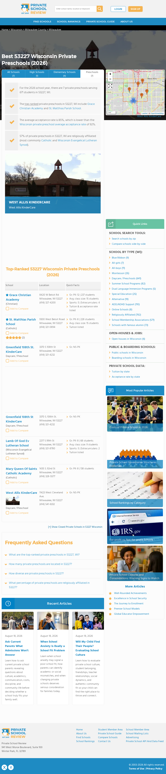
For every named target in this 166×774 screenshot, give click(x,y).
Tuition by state (121, 372)
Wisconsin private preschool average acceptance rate (53, 124)
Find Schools (83, 737)
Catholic (46, 140)
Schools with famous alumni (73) (130, 325)
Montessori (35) (120, 273)
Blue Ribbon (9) (120, 258)
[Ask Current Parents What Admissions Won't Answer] (17, 621)
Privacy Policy (154, 769)
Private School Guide (109, 734)
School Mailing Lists (137, 734)
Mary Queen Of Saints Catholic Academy (21, 471)
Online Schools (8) (122, 310)
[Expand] (110, 86)
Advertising (132, 737)
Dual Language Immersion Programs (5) (134, 289)
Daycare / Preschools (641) (126, 279)
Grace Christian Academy (18, 297)
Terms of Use (136, 769)
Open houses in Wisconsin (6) (128, 339)
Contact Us (104, 741)
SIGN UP (135, 9)
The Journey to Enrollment (128, 604)
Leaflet (144, 113)
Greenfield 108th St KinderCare (19, 419)
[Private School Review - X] (4, 767)
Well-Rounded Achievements (130, 593)
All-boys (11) (118, 268)
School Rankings (85, 741)
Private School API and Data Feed (145, 741)
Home (79, 730)
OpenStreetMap (157, 113)
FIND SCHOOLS (42, 21)
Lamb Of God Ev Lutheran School (17, 443)
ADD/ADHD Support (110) (126, 304)
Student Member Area (110, 730)
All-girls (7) (118, 263)
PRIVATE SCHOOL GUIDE (100, 21)
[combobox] (73, 9)
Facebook (11, 767)
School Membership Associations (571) (133, 320)
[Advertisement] (53, 389)
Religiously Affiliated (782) (126, 315)
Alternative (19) (120, 299)
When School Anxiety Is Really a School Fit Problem (52, 646)
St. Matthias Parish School (65, 108)
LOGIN (118, 9)
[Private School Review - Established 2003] (34, 9)
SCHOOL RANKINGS (68, 21)
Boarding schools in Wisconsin (129, 358)
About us (81, 734)
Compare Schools (108, 737)
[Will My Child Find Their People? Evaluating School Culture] (88, 621)
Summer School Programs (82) (128, 284)
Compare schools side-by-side (129, 244)
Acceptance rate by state (126, 377)
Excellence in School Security (130, 598)
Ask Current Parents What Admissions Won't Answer (17, 648)
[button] (142, 81)
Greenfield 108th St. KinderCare (20, 349)
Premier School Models (127, 609)
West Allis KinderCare (29, 202)
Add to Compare (19, 309)
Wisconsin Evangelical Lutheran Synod (58, 142)
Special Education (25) (124, 294)
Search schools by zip (124, 239)
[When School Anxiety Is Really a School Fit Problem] (53, 621)
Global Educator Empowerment (131, 614)
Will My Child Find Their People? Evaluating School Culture (88, 648)
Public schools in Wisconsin (127, 353)
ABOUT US (126, 21)
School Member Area (137, 730)
